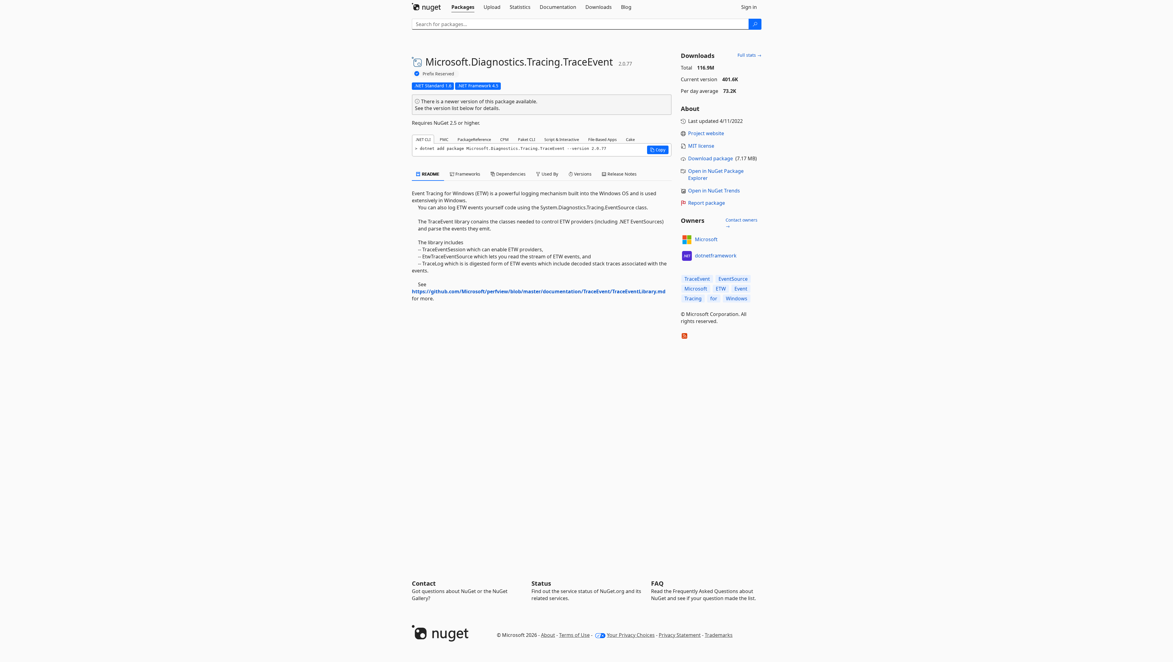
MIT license (701, 146)
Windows (736, 298)
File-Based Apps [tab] (602, 139)
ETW (721, 288)
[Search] (755, 24)
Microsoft (706, 239)
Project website (706, 133)
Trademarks (719, 635)
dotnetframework (716, 255)
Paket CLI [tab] (526, 139)
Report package (706, 203)
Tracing (693, 298)
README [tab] (430, 174)
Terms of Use (574, 635)
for (713, 298)
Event (740, 288)
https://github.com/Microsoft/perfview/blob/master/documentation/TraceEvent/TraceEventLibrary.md (538, 291)
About (548, 635)
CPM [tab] (504, 139)
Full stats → (749, 55)
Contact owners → (741, 223)
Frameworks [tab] (467, 174)
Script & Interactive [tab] (561, 139)
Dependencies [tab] (510, 174)
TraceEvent (697, 279)
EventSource (733, 279)
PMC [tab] (444, 139)
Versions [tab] (582, 174)
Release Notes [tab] (621, 174)
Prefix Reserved (438, 74)
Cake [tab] (630, 139)
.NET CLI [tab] (423, 139)
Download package (710, 158)
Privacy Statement (680, 635)
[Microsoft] (686, 239)
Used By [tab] (549, 174)
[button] (658, 150)
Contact (424, 583)
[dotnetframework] (686, 255)
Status (541, 583)
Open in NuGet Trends (714, 190)
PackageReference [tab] (474, 139)
